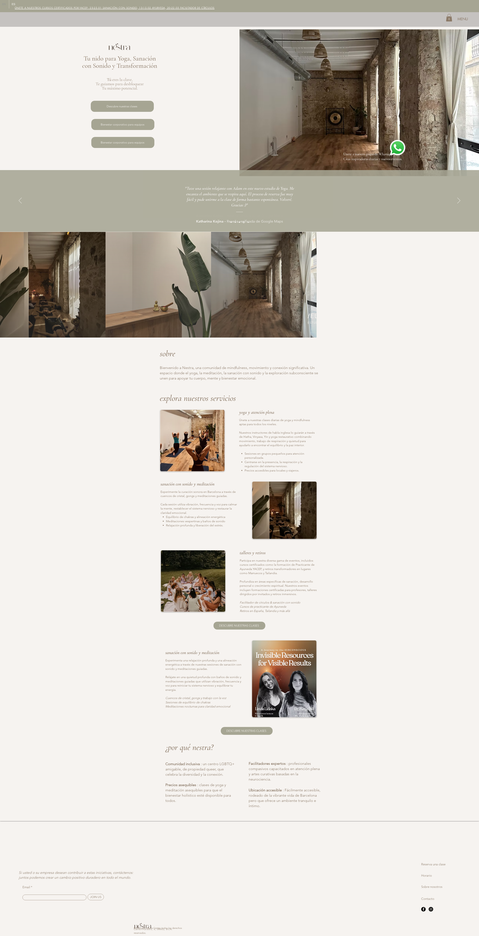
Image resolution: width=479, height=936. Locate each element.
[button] (449, 18)
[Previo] (20, 201)
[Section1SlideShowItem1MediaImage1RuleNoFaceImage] (231, 222)
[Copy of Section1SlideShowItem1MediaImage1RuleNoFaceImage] (235, 222)
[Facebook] (423, 909)
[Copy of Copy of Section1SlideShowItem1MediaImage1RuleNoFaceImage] (239, 222)
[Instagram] (431, 909)
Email (26, 887)
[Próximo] (458, 201)
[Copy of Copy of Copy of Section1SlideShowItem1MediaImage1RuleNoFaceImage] (244, 222)
